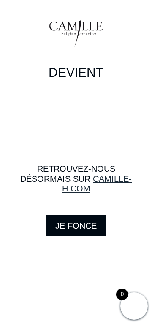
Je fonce (76, 225)
